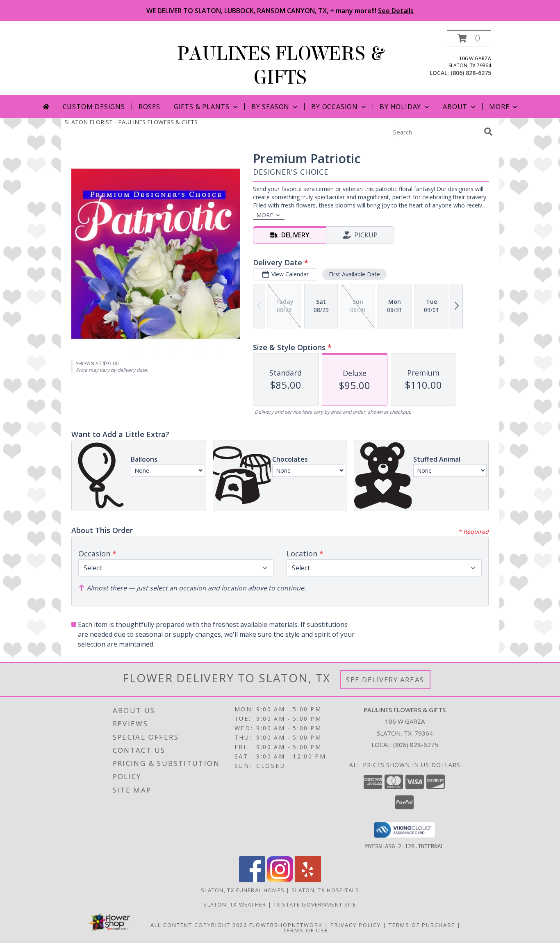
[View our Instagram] (280, 880)
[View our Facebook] (252, 880)
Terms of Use (305, 930)
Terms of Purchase (422, 925)
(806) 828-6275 (471, 73)
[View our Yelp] (308, 880)
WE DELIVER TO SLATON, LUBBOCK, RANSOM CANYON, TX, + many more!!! (280, 10)
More (499, 106)
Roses (149, 106)
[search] (488, 131)
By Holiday (400, 106)
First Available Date (354, 274)
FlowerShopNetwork (286, 925)
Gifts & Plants (202, 106)
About (455, 106)
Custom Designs (94, 106)
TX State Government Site (315, 904)
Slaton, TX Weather (234, 904)
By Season (270, 106)
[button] (469, 38)
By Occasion (334, 106)
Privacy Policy (355, 925)
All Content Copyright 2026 (198, 925)
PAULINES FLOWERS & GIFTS (280, 65)
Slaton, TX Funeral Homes (243, 890)
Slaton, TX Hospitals (325, 890)
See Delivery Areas (385, 679)
